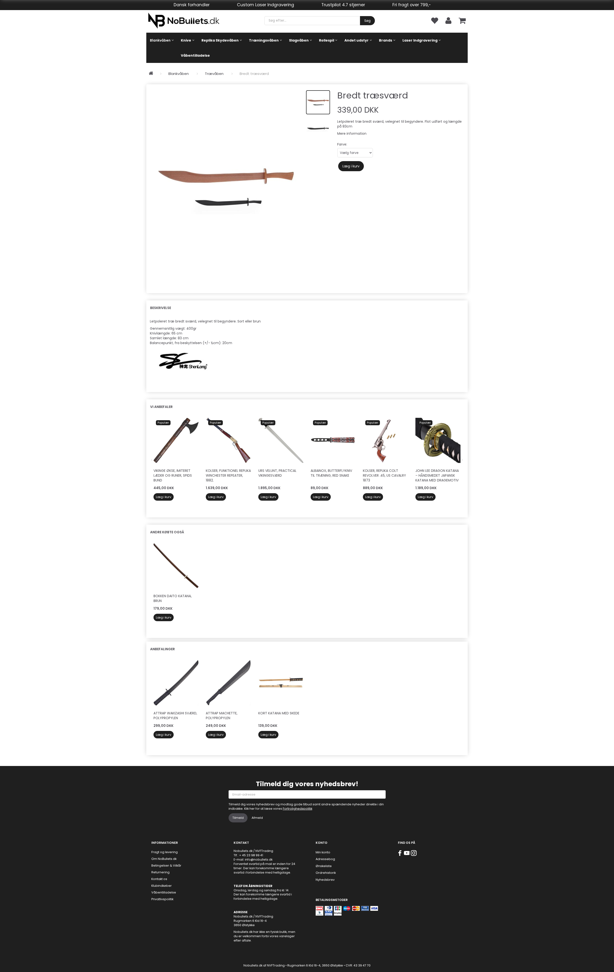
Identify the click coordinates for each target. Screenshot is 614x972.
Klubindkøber (161, 886)
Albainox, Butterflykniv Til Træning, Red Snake (331, 473)
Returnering (160, 872)
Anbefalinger (162, 649)
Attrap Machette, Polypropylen (221, 715)
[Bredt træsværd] (226, 186)
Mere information (351, 133)
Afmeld (257, 817)
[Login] (448, 20)
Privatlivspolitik (162, 899)
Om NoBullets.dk (164, 859)
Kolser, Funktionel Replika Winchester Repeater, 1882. (228, 475)
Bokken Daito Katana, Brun (173, 598)
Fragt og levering (164, 852)
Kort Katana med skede (278, 713)
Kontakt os (159, 879)
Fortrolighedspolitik (297, 809)
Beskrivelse (160, 307)
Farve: (342, 144)
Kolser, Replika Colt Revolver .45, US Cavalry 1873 (384, 475)
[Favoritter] (434, 20)
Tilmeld (238, 817)
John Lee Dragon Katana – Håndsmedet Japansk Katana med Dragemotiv (437, 475)
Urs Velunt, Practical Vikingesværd (277, 473)
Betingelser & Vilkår (166, 865)
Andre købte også (167, 532)
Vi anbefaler (161, 406)
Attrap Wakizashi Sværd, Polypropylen (175, 715)
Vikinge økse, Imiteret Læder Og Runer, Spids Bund (173, 475)
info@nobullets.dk (258, 859)
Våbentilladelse (163, 892)
